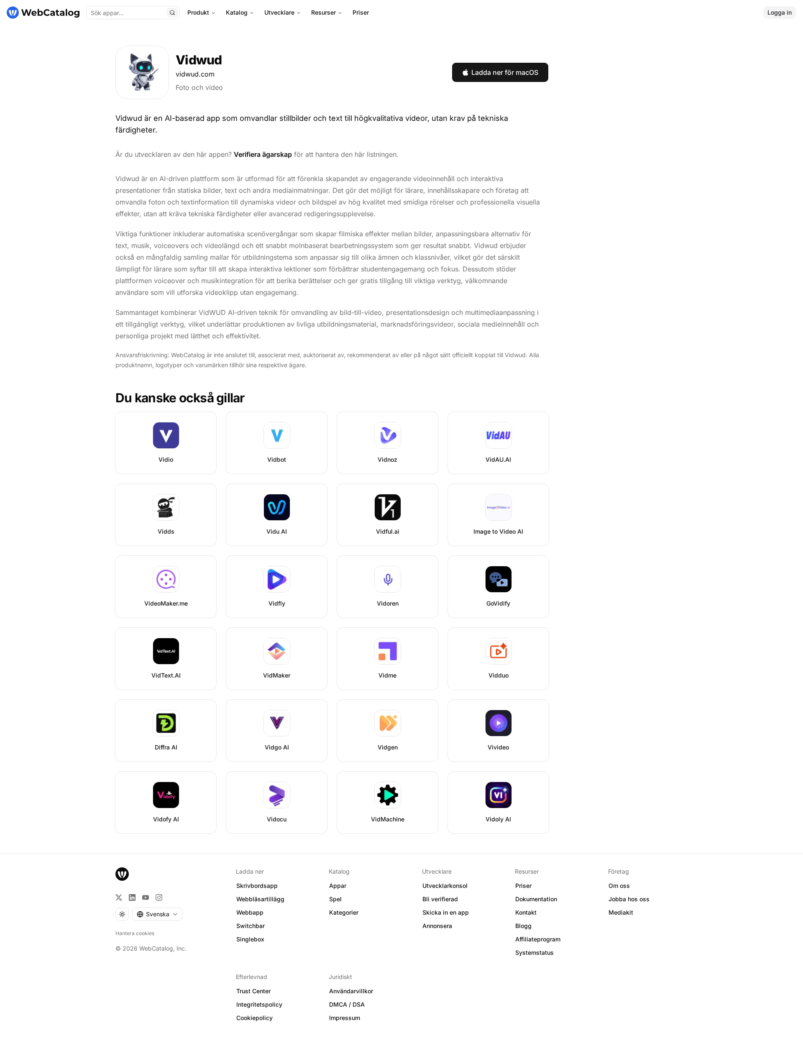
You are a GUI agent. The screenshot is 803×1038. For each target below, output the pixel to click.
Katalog (237, 12)
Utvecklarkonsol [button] (445, 885)
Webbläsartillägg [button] (260, 898)
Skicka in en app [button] (445, 912)
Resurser (323, 12)
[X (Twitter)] (118, 897)
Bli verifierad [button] (440, 898)
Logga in (779, 12)
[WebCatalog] (122, 874)
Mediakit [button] (621, 912)
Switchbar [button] (250, 925)
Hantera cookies (134, 933)
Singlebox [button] (250, 939)
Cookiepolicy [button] (254, 1017)
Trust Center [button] (253, 991)
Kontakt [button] (526, 912)
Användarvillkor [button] (351, 991)
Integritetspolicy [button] (259, 1004)
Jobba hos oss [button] (629, 898)
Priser (361, 12)
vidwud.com (195, 74)
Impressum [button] (344, 1017)
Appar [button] (337, 885)
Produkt (198, 12)
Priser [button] (523, 885)
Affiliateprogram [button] (537, 939)
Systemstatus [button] (534, 952)
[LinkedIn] (132, 897)
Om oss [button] (619, 885)
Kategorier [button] (343, 912)
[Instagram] (159, 897)
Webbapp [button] (249, 912)
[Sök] (172, 13)
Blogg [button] (523, 925)
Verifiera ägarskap (263, 154)
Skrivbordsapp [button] (257, 885)
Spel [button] (335, 898)
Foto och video (199, 87)
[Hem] (43, 12)
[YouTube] (145, 897)
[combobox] (157, 914)
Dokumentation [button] (536, 898)
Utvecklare (279, 12)
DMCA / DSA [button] (347, 1004)
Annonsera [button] (437, 925)
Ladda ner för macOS (504, 72)
